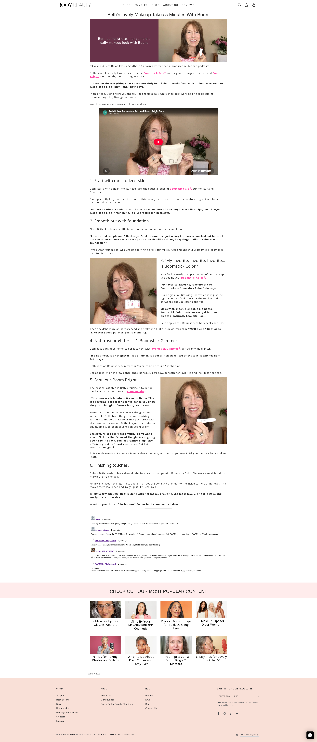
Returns (149, 696)
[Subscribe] (259, 697)
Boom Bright (135, 391)
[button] (239, 5)
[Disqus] (158, 546)
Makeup (60, 721)
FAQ (147, 700)
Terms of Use (114, 735)
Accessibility (129, 735)
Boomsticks (62, 708)
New (58, 704)
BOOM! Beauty (69, 735)
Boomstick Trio (154, 73)
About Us (106, 696)
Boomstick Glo (179, 188)
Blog (147, 704)
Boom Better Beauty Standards (117, 704)
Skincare (60, 717)
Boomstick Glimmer (164, 348)
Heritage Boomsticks (67, 713)
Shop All (60, 696)
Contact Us (151, 708)
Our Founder (107, 700)
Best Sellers (62, 700)
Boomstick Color (192, 277)
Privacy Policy (100, 735)
